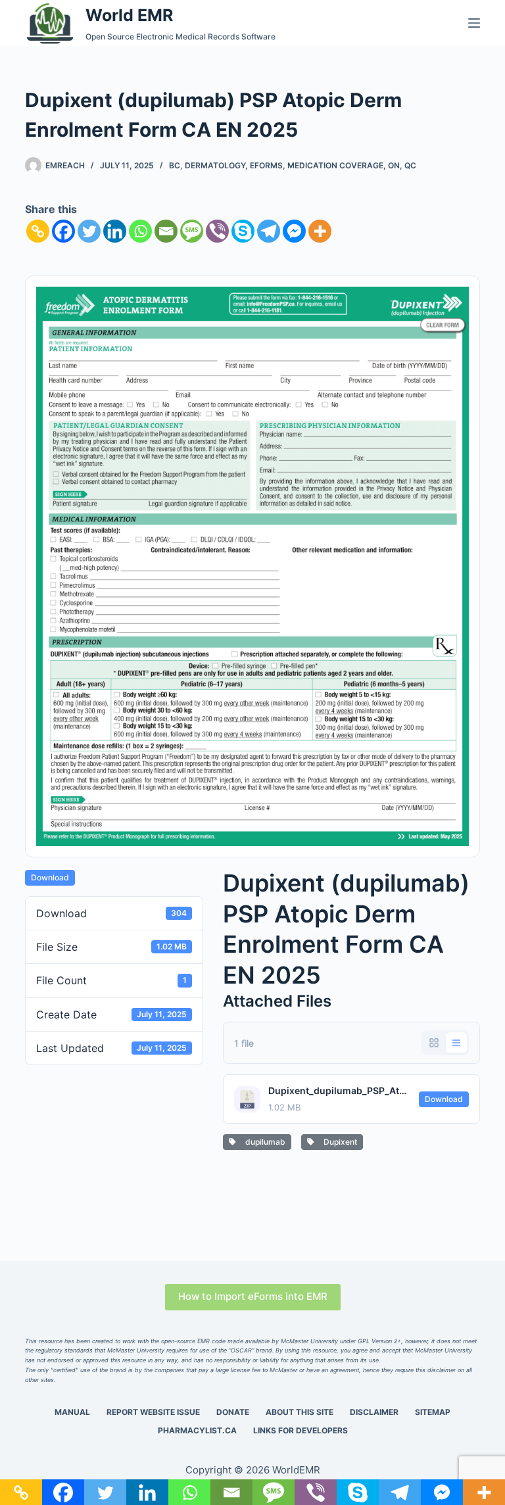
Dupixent (338, 1142)
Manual (72, 1412)
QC (410, 165)
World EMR (129, 15)
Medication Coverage (335, 165)
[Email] (166, 231)
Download (50, 877)
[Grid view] (434, 1042)
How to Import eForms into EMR (252, 1296)
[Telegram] (268, 231)
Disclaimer (374, 1412)
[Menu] (474, 23)
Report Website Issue (153, 1412)
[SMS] (191, 231)
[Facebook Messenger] (294, 231)
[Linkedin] (114, 231)
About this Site (299, 1412)
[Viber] (217, 231)
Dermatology (215, 165)
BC (174, 165)
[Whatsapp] (140, 231)
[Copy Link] (37, 231)
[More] (319, 231)
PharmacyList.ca (197, 1430)
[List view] (456, 1042)
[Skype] (242, 231)
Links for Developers (300, 1430)
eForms (266, 165)
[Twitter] (89, 231)
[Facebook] (63, 231)
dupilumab (263, 1142)
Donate (232, 1412)
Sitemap (432, 1412)
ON (394, 165)
